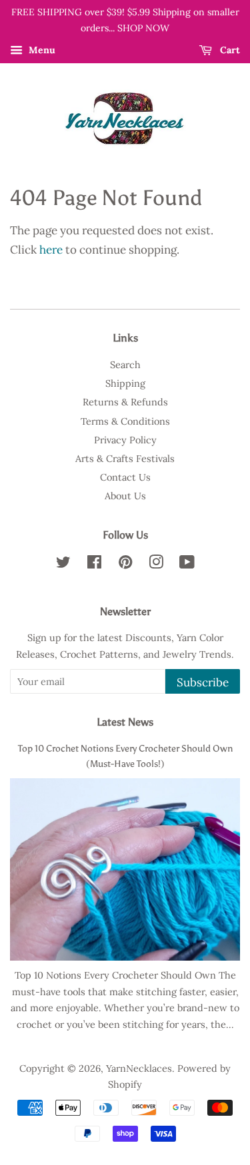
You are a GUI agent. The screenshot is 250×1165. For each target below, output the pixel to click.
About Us (125, 495)
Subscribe (203, 682)
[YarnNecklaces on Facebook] (94, 564)
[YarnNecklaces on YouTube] (187, 564)
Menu (40, 50)
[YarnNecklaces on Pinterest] (125, 564)
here (51, 249)
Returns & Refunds (125, 401)
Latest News (125, 722)
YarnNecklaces (139, 1068)
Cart (228, 50)
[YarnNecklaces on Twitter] (63, 564)
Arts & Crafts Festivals (125, 458)
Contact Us (125, 477)
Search (125, 364)
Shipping (125, 383)
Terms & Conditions (125, 421)
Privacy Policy (125, 439)
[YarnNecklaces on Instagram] (156, 564)
